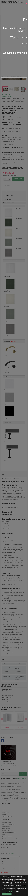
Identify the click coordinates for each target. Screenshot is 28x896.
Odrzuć (23, 893)
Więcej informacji (16, 893)
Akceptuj (6, 894)
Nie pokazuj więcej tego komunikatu (13, 76)
